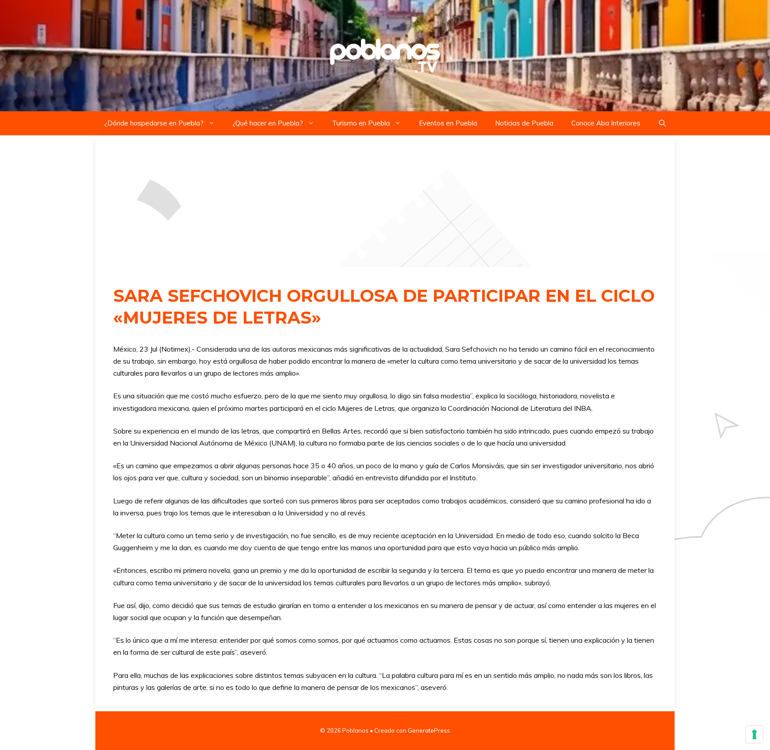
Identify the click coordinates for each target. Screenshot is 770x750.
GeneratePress (429, 730)
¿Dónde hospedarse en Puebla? (154, 123)
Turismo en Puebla (361, 123)
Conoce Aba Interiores (605, 123)
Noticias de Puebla (524, 123)
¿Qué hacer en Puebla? (268, 123)
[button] (662, 123)
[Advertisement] (385, 201)
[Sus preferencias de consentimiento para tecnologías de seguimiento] (754, 734)
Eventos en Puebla (448, 123)
